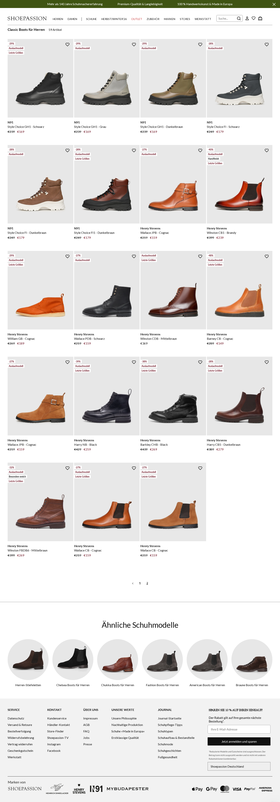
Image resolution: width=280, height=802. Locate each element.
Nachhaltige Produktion (127, 724)
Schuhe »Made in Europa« (128, 731)
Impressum (90, 718)
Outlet (136, 19)
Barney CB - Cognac (220, 338)
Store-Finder (55, 731)
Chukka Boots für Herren (117, 685)
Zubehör (153, 19)
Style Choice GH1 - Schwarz (26, 126)
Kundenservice (56, 718)
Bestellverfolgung (19, 731)
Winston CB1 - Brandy (221, 232)
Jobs (86, 737)
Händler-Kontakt (58, 724)
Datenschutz (16, 718)
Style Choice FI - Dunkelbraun (27, 232)
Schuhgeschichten (169, 750)
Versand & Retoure (20, 724)
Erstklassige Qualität (125, 737)
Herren (58, 19)
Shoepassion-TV (58, 737)
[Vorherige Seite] (132, 583)
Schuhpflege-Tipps (170, 724)
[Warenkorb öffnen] (260, 18)
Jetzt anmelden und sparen (239, 741)
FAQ (86, 731)
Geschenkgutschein (20, 750)
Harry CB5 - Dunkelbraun (223, 444)
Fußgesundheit (167, 757)
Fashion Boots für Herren (162, 685)
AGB (86, 724)
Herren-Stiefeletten (28, 685)
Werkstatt (203, 19)
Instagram (54, 744)
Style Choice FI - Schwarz (223, 126)
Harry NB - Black (85, 444)
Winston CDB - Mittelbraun (158, 338)
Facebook (54, 750)
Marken (169, 19)
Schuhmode (165, 744)
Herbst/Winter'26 (114, 19)
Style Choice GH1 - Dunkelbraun (161, 126)
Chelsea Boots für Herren (73, 685)
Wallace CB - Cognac (88, 550)
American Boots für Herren (207, 685)
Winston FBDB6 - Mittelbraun (27, 550)
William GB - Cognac (21, 338)
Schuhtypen (165, 731)
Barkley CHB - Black (154, 444)
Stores (185, 19)
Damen (72, 19)
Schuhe (91, 19)
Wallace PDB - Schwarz (89, 338)
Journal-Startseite (169, 718)
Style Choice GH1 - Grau (90, 126)
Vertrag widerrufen (20, 744)
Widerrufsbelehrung (21, 737)
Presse (87, 744)
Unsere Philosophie (124, 718)
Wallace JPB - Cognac (154, 232)
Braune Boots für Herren (252, 685)
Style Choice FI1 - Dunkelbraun (94, 232)
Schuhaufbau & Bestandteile (176, 737)
